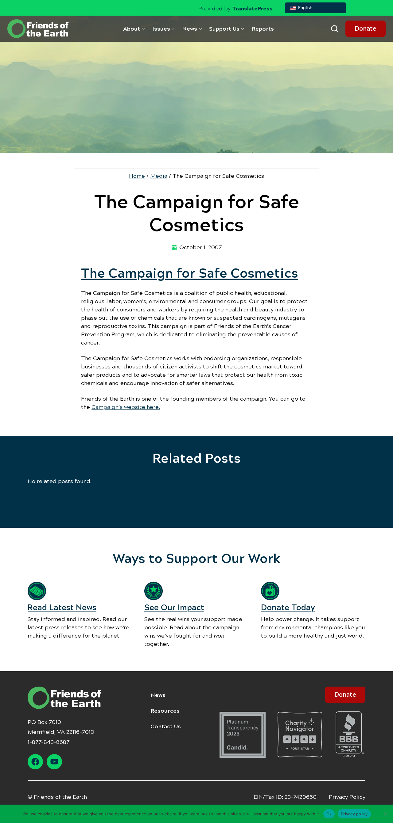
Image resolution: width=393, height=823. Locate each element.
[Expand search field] (334, 29)
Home (137, 176)
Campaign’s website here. (125, 407)
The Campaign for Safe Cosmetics (189, 273)
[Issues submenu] (173, 28)
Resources (165, 710)
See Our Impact (174, 607)
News (157, 695)
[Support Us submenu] (242, 28)
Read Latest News (62, 607)
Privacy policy (354, 813)
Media (158, 176)
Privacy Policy (347, 797)
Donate (365, 28)
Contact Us (165, 726)
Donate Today (288, 607)
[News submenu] (200, 28)
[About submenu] (143, 28)
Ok (329, 813)
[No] (385, 814)
